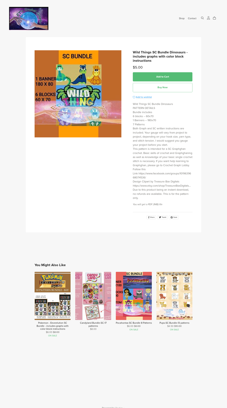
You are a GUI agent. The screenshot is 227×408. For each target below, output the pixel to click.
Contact (192, 18)
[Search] (202, 18)
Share (152, 217)
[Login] (208, 17)
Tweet (163, 217)
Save (175, 217)
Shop (182, 18)
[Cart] (215, 18)
